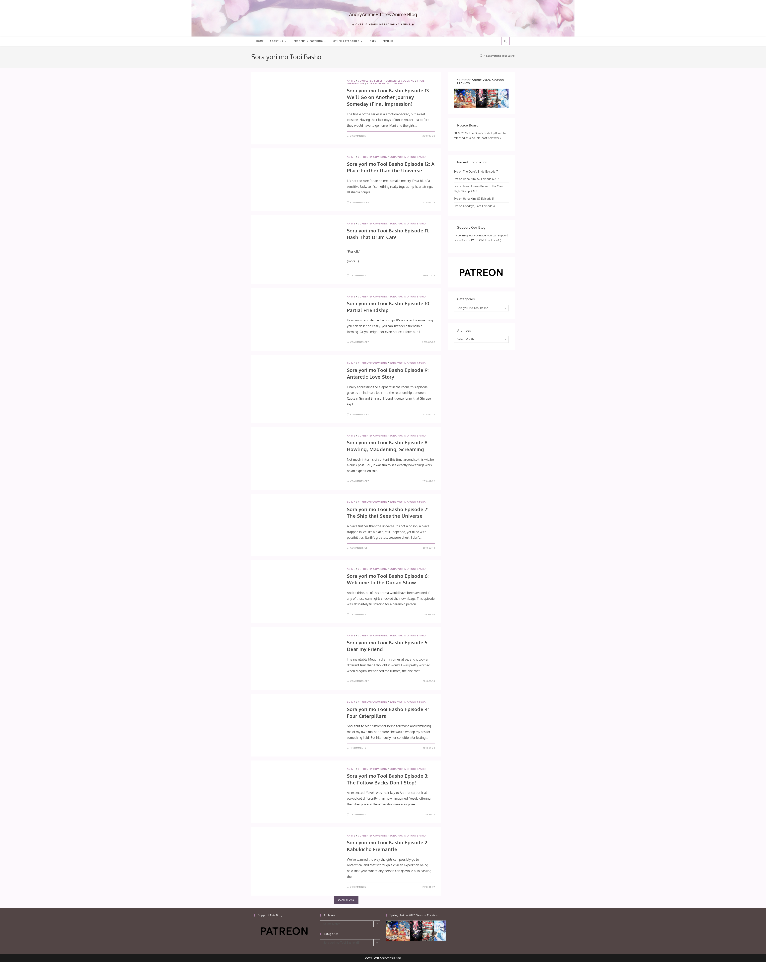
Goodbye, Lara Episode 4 (479, 206)
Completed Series (370, 80)
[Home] (481, 55)
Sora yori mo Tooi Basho (500, 55)
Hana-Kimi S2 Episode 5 (478, 198)
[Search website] (505, 41)
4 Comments (358, 748)
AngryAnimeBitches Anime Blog (383, 14)
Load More (346, 899)
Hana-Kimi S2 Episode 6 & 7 (481, 179)
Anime (351, 80)
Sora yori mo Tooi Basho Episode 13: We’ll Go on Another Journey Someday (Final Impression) (388, 97)
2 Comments (358, 135)
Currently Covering (400, 80)
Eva (456, 171)
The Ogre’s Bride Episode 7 (480, 171)
